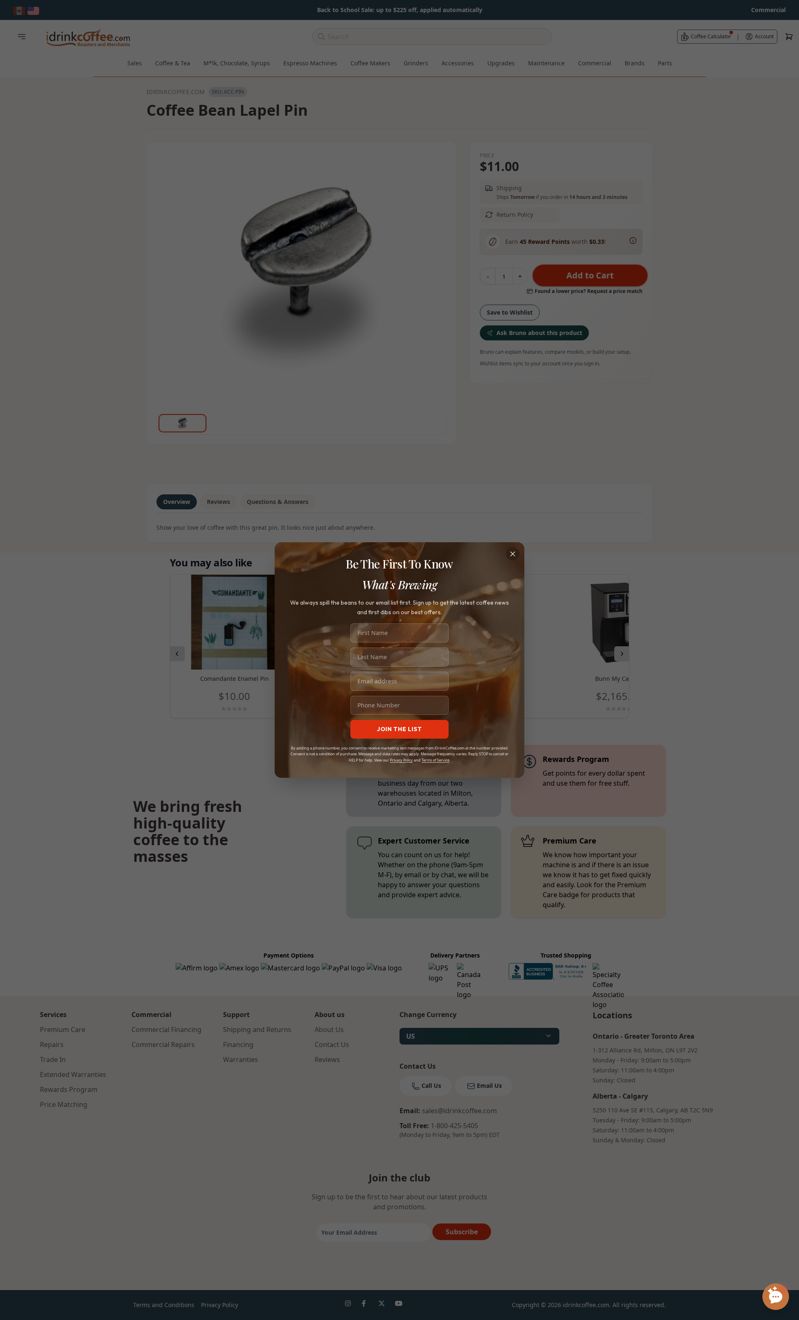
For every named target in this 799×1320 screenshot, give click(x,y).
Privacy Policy (401, 760)
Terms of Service (435, 760)
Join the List (399, 729)
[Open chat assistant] (775, 1296)
